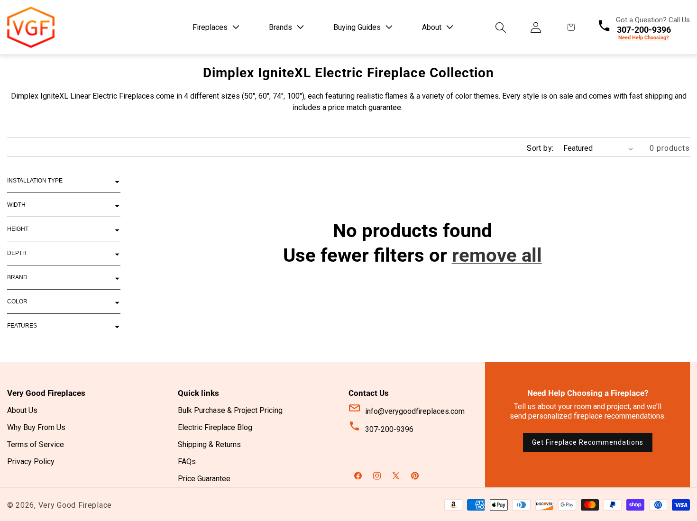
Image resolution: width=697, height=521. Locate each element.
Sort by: (540, 148)
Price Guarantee (204, 478)
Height (17, 229)
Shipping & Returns (209, 444)
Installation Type (35, 180)
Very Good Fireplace (75, 505)
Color (17, 301)
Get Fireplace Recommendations (587, 442)
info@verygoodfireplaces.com (415, 411)
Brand (17, 277)
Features (22, 325)
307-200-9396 (389, 429)
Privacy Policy (31, 461)
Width (16, 204)
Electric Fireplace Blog (215, 427)
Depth (17, 253)
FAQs (187, 461)
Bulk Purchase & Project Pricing (230, 410)
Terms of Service (35, 444)
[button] (214, 27)
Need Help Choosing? (643, 38)
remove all (497, 255)
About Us (22, 410)
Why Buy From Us (36, 427)
